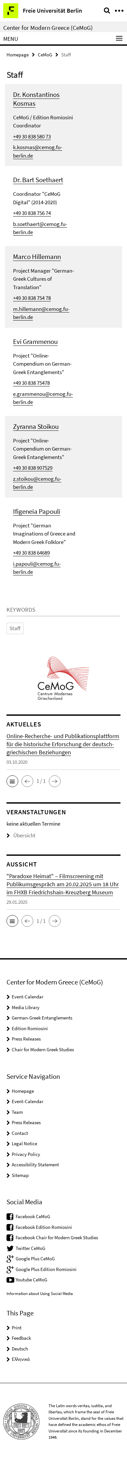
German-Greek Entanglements (42, 1018)
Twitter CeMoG (30, 1248)
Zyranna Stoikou (36, 426)
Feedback (21, 1338)
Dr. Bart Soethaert (38, 179)
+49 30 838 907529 (32, 467)
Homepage (18, 55)
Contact (20, 1133)
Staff (15, 628)
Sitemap (20, 1175)
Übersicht (24, 835)
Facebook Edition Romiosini (44, 1227)
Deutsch (20, 1349)
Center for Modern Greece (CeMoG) (48, 27)
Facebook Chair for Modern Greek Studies (57, 1237)
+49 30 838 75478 (31, 382)
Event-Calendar (27, 997)
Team (17, 1112)
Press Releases (26, 1039)
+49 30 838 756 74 (32, 213)
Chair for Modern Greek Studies (43, 1049)
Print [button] (16, 1328)
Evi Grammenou (35, 341)
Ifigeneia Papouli (36, 511)
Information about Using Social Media (40, 1293)
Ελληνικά (21, 1359)
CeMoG (45, 55)
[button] (12, 781)
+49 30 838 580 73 (32, 136)
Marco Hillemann (37, 256)
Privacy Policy (26, 1154)
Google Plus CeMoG (35, 1258)
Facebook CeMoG (33, 1216)
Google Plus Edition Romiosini (46, 1269)
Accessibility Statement (35, 1164)
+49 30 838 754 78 (32, 297)
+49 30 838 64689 (31, 552)
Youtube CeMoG (31, 1280)
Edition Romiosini (30, 1028)
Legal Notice (24, 1143)
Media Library (25, 1007)
